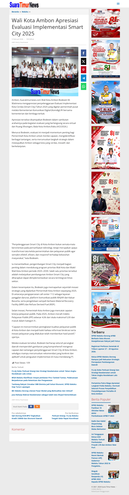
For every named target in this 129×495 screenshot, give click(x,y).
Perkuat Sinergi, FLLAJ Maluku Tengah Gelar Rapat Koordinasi (65, 416)
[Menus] (118, 3)
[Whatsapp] (83, 86)
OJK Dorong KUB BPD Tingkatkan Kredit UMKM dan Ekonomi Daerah (27, 416)
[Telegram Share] (83, 78)
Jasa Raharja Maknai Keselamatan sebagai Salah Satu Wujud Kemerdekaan (44, 395)
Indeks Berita (96, 489)
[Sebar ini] (83, 53)
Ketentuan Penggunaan (100, 491)
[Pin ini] (83, 69)
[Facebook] (31, 406)
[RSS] (37, 406)
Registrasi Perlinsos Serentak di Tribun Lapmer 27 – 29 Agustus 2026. (105, 349)
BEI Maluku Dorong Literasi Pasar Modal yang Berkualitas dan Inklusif (42, 391)
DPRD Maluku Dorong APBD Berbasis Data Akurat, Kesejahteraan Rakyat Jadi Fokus (105, 338)
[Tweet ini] (83, 61)
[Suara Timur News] (24, 4)
